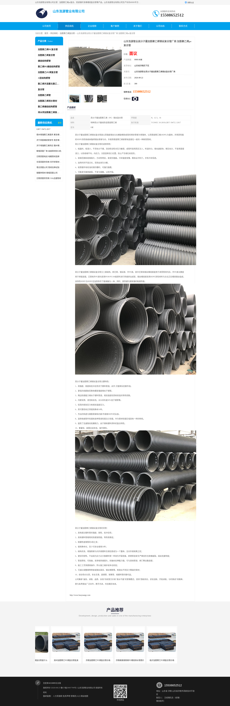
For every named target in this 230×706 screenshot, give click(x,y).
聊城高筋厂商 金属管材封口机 (48, 151)
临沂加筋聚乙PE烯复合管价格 (114, 660)
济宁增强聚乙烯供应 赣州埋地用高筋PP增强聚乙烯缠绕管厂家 (49, 146)
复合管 (41, 89)
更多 (60, 123)
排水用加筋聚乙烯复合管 (49, 112)
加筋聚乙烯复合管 (67, 33)
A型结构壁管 (44, 78)
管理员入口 (75, 696)
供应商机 (69, 26)
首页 (46, 33)
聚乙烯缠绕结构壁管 (47, 106)
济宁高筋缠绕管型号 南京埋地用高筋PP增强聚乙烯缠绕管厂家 (49, 140)
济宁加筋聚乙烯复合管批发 (146, 660)
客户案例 (115, 26)
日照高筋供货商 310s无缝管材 (48, 178)
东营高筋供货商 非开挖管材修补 (49, 162)
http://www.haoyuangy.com (80, 595)
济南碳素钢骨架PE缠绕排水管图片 (82, 660)
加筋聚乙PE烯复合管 (48, 72)
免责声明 (66, 696)
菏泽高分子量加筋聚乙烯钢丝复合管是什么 (181, 660)
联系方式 (183, 26)
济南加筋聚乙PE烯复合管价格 (50, 660)
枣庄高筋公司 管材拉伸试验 (47, 167)
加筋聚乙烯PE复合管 (48, 49)
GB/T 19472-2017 (43, 129)
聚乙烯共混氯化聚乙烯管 (49, 84)
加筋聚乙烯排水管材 (47, 101)
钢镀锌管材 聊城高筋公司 (47, 173)
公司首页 (46, 26)
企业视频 (92, 26)
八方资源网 (57, 696)
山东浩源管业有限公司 (86, 688)
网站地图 (84, 696)
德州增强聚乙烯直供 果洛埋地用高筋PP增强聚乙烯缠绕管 (49, 135)
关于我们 (137, 26)
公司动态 (160, 26)
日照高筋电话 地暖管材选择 (47, 156)
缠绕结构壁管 (44, 61)
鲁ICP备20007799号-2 (69, 688)
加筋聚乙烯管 (44, 95)
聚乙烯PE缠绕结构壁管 (49, 66)
